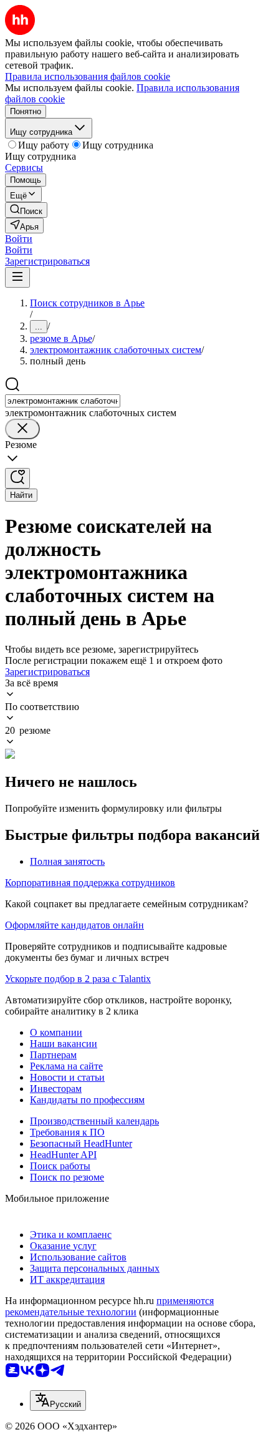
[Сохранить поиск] (17, 478)
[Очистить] (22, 429)
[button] (18, 238)
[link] (26, 210)
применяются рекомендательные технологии (109, 1306)
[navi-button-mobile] (17, 277)
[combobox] (62, 400)
